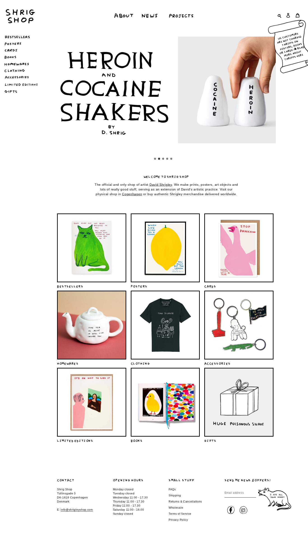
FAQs (172, 489)
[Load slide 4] (167, 159)
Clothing (140, 363)
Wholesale (176, 507)
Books (137, 440)
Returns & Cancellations (185, 501)
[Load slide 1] (155, 159)
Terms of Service (180, 513)
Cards (210, 286)
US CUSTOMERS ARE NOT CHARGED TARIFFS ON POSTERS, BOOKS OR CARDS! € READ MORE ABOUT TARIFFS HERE (290, 45)
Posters (139, 286)
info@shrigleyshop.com (77, 509)
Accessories (217, 363)
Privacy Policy (178, 519)
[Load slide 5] (171, 159)
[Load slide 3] (163, 159)
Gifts (210, 440)
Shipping (175, 495)
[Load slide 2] (159, 159)
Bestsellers (70, 286)
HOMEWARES (67, 363)
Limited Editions (75, 440)
